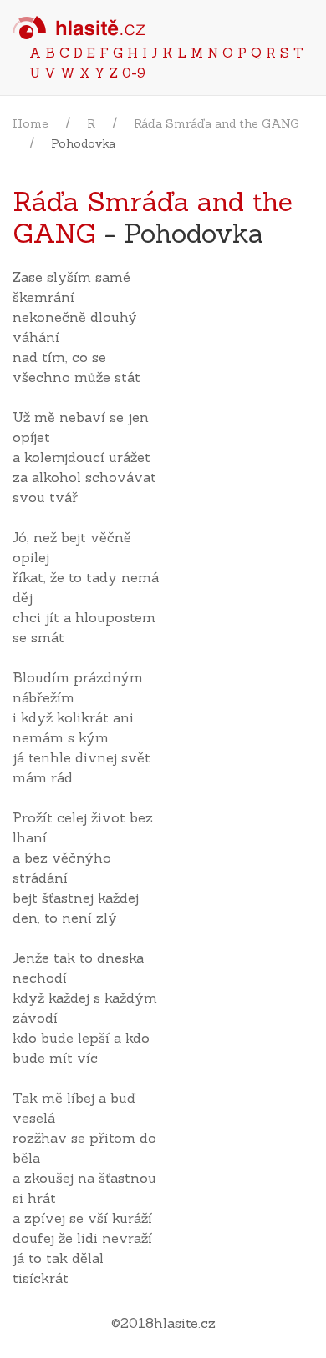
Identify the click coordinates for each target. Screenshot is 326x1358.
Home (30, 123)
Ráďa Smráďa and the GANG (216, 123)
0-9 (133, 72)
